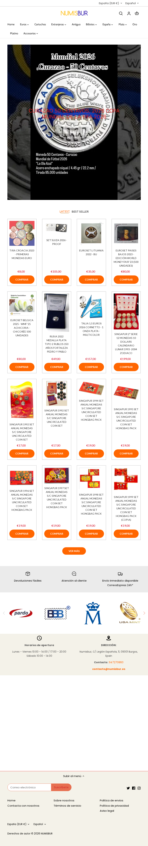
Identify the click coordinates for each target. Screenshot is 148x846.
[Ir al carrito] (137, 13)
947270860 (116, 662)
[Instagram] (139, 788)
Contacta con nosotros (23, 806)
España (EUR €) (109, 3)
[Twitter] (128, 788)
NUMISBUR (47, 833)
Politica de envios (111, 800)
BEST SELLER (80, 211)
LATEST (65, 211)
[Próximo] (144, 613)
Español (130, 3)
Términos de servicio (67, 806)
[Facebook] (133, 788)
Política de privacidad (114, 806)
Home (11, 800)
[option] (74, 122)
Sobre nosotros (64, 800)
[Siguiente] (137, 122)
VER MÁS (74, 551)
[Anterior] (11, 122)
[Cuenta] (129, 13)
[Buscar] (121, 13)
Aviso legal (107, 811)
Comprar (21, 279)
